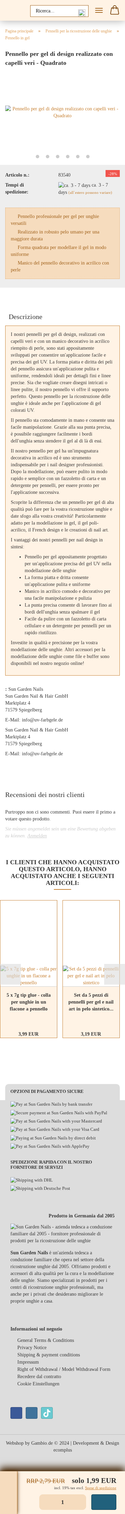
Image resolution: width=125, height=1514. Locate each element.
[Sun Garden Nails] (14, 10)
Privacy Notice (32, 1347)
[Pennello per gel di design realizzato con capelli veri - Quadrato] (62, 111)
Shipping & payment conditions (48, 1354)
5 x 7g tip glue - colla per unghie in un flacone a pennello (29, 1002)
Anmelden (37, 835)
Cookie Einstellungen (38, 1383)
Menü (99, 10)
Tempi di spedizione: (16, 188)
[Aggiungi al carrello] (103, 1502)
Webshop (15, 1443)
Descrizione (25, 316)
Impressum (28, 1362)
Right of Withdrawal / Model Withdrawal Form (63, 1369)
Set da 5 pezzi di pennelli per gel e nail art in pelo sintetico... (91, 1002)
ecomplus (62, 1450)
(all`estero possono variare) (90, 192)
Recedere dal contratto (39, 1376)
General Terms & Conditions (45, 1340)
